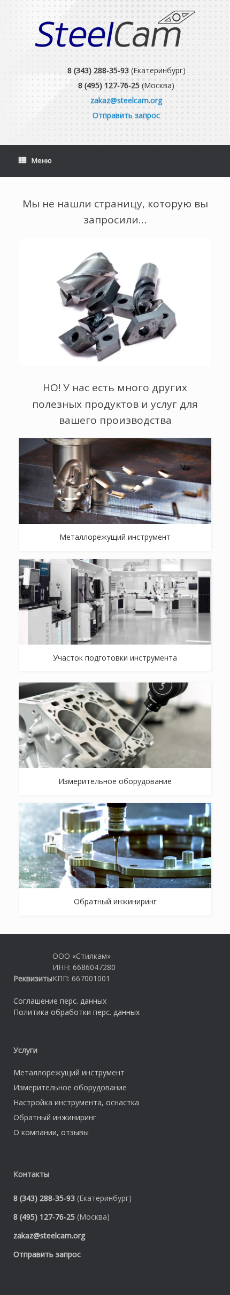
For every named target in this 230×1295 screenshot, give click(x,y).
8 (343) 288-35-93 (98, 70)
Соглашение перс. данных (59, 1001)
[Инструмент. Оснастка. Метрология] (115, 29)
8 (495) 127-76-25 (109, 85)
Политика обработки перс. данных (76, 1012)
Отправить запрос (126, 115)
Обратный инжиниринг (54, 1117)
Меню (42, 160)
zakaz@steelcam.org (126, 100)
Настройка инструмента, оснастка (76, 1102)
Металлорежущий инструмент (69, 1072)
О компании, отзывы (51, 1132)
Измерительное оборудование (70, 1087)
